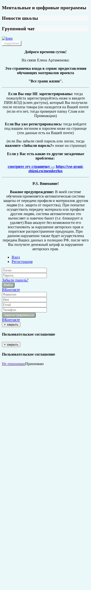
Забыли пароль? (15, 280)
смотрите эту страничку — (31, 166)
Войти (8, 285)
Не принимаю (13, 364)
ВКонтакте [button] (11, 290)
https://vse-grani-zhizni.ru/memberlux (55, 168)
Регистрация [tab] (22, 262)
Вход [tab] (16, 257)
